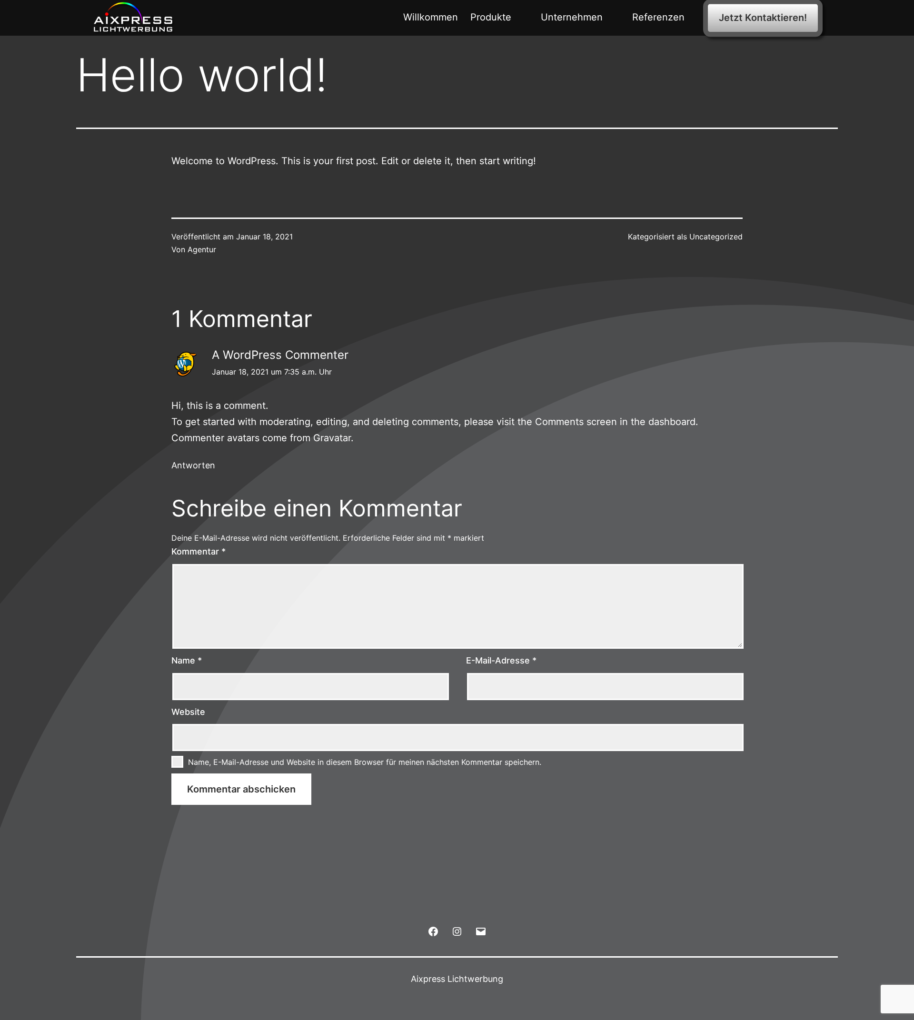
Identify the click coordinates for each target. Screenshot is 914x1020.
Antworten (193, 465)
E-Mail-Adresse (501, 660)
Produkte (490, 17)
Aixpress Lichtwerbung (457, 979)
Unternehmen (572, 17)
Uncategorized (716, 236)
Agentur (202, 249)
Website (188, 712)
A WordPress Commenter (280, 355)
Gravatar (332, 438)
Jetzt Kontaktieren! (763, 17)
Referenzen (658, 17)
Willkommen (430, 17)
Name (186, 660)
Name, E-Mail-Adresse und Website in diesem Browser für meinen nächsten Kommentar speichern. (364, 762)
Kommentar (198, 551)
